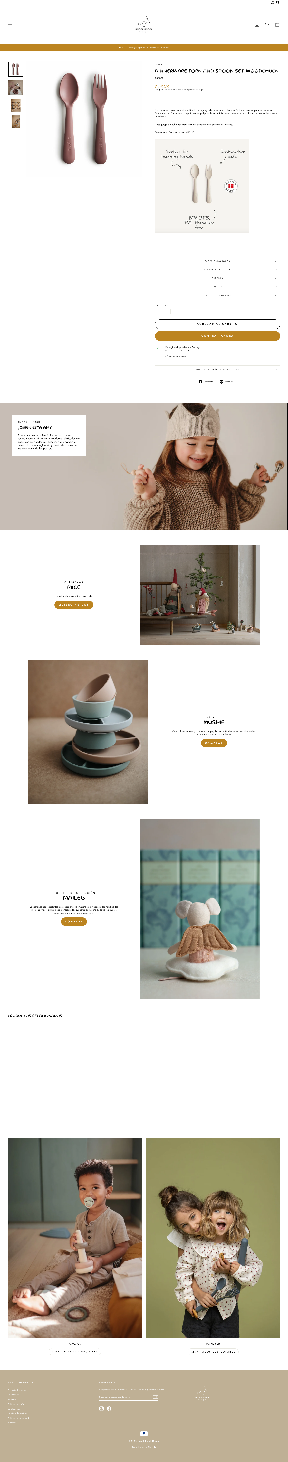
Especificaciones (217, 261)
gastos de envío (166, 89)
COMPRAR (214, 743)
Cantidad (161, 306)
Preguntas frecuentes (17, 1390)
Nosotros (12, 1399)
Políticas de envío (16, 1404)
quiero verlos (74, 605)
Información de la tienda (175, 356)
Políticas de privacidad (18, 1418)
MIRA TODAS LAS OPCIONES (75, 1351)
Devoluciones (14, 1408)
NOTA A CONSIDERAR (218, 295)
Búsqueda (12, 1422)
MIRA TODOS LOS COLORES (213, 1352)
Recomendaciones (217, 269)
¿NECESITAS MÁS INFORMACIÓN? (217, 369)
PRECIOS (217, 278)
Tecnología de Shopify (144, 1447)
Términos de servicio (17, 1413)
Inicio (157, 64)
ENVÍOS (217, 287)
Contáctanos (13, 1394)
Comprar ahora (217, 336)
